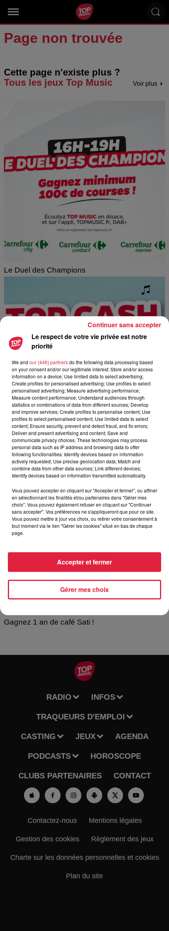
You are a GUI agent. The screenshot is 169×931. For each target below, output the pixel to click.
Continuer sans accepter (124, 324)
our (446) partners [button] (48, 362)
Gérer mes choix (84, 589)
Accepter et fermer (84, 561)
